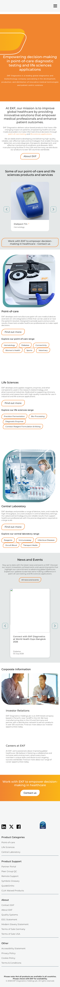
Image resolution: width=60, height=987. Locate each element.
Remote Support (9, 876)
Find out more (13, 332)
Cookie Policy (8, 958)
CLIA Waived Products (12, 890)
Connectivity (41, 345)
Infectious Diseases (46, 540)
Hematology (9, 345)
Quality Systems (9, 914)
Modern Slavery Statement (15, 924)
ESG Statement (9, 919)
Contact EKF (7, 905)
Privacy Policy (8, 953)
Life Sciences (8, 847)
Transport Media (30, 545)
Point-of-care (8, 842)
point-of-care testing (17, 134)
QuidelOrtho (7, 885)
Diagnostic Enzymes (14, 421)
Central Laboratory (10, 852)
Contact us (30, 793)
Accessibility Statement (13, 948)
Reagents (8, 540)
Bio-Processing (38, 416)
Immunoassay (25, 540)
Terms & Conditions (11, 963)
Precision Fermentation (14, 416)
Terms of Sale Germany (13, 929)
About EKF (30, 156)
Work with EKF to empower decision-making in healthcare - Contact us (30, 242)
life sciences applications (41, 134)
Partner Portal (8, 866)
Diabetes (25, 345)
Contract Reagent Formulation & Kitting (22, 426)
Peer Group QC (9, 871)
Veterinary (43, 350)
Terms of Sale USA (10, 934)
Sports (29, 350)
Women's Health (12, 350)
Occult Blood (11, 545)
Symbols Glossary (10, 881)
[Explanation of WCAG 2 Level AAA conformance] (28, 829)
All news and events (30, 580)
